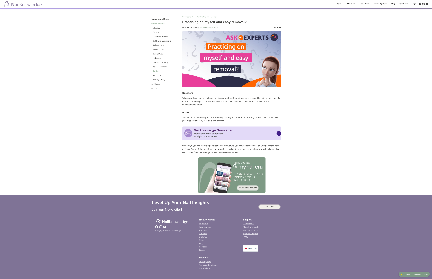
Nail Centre (155, 84)
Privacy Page (205, 261)
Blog (201, 243)
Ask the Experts (157, 23)
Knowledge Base (188, 17)
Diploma (203, 237)
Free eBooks (205, 227)
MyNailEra (203, 223)
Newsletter (204, 246)
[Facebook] (420, 4)
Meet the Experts (251, 227)
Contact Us (248, 223)
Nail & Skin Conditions (162, 41)
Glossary (203, 250)
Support (154, 88)
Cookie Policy (205, 268)
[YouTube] (427, 4)
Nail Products (158, 49)
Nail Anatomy (158, 45)
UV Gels (156, 71)
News (201, 240)
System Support (250, 233)
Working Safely (159, 80)
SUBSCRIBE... (269, 207)
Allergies (156, 28)
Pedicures (157, 58)
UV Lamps (157, 75)
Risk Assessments (160, 67)
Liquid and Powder (160, 36)
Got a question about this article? (414, 274)
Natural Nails (158, 54)
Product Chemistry (160, 62)
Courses (203, 233)
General (156, 32)
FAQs (245, 237)
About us (203, 230)
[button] (231, 133)
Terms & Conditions (208, 265)
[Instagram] (423, 4)
